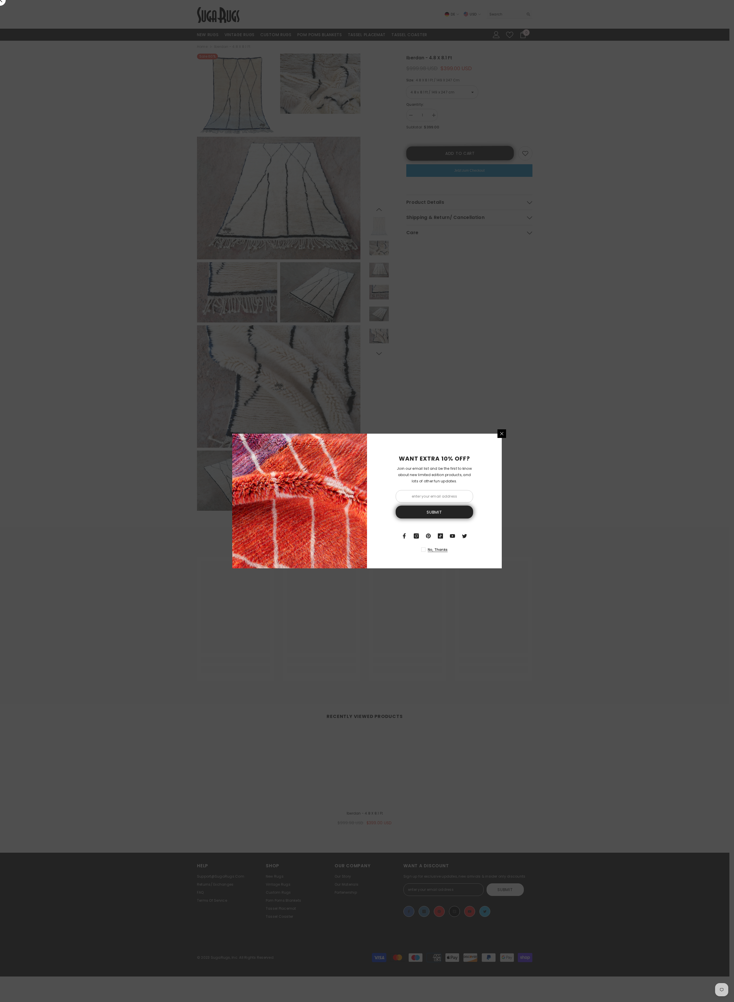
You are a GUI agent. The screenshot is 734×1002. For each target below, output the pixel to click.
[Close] (501, 433)
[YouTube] (452, 536)
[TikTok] (440, 536)
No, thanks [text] (438, 549)
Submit (434, 512)
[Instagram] (416, 536)
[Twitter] (464, 536)
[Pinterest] (428, 536)
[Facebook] (404, 536)
